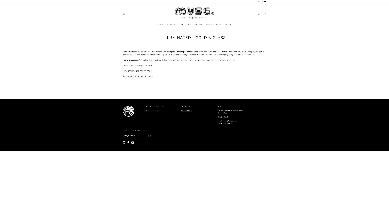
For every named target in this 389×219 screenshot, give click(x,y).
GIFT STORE (186, 24)
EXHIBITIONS (172, 24)
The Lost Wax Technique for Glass (137, 65)
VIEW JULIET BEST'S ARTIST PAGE (138, 76)
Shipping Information (152, 111)
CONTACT (228, 24)
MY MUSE (198, 24)
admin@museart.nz (229, 121)
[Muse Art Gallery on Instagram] (124, 142)
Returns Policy (186, 110)
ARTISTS (160, 24)
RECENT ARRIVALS (213, 24)
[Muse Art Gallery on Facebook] (128, 142)
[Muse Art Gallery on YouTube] (132, 142)
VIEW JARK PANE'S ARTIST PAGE (137, 71)
